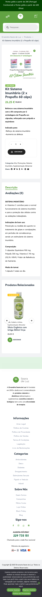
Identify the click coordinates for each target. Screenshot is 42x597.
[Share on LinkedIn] (17, 169)
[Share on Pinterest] (25, 169)
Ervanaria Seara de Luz (24, 565)
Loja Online (21, 507)
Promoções (22, 163)
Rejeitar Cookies (29, 590)
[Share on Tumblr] (19, 169)
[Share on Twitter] (14, 169)
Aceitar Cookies (14, 590)
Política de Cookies (21, 428)
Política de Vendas (21, 436)
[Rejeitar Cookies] (39, 583)
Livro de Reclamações (21, 448)
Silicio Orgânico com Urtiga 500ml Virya (17, 328)
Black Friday (21, 511)
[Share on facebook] (11, 169)
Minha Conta (21, 503)
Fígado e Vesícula (21, 479)
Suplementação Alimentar (22, 166)
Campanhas (21, 499)
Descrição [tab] (11, 187)
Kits (15, 163)
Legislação (21, 444)
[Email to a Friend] (28, 169)
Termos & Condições (21, 440)
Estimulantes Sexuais (21, 475)
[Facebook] (13, 526)
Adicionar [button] (17, 340)
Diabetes (21, 467)
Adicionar (18, 152)
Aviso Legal (21, 424)
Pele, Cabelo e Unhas (15, 322)
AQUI (21, 586)
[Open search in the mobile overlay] (21, 27)
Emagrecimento (21, 471)
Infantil (21, 483)
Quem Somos (21, 495)
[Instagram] (18, 526)
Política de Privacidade (21, 432)
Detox (21, 463)
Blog (21, 515)
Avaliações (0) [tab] (14, 193)
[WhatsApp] (23, 526)
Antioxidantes (21, 459)
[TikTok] (28, 526)
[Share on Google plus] (22, 169)
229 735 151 (21, 535)
